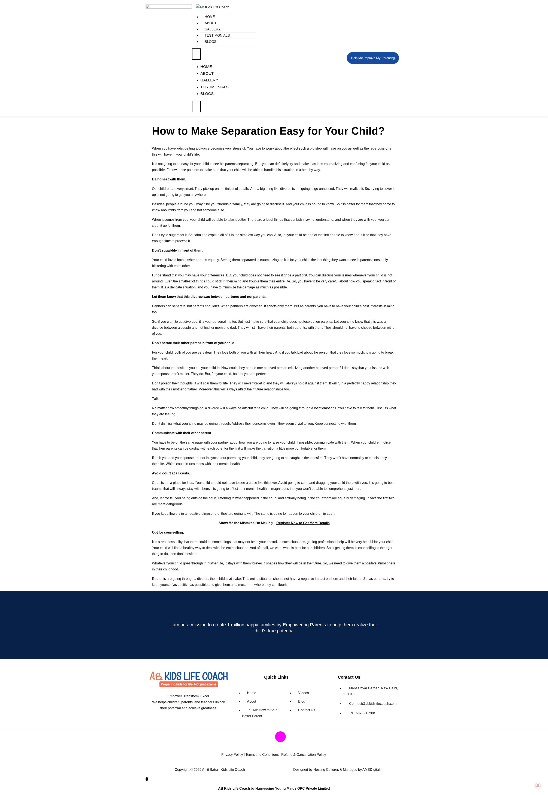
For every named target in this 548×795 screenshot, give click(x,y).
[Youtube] (255, 736)
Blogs (210, 42)
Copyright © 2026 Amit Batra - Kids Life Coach (210, 769)
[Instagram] (280, 736)
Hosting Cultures (326, 769)
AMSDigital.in (372, 769)
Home (210, 17)
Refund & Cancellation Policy (303, 754)
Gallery (213, 29)
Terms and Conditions (262, 754)
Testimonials (217, 35)
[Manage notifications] (538, 785)
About (211, 23)
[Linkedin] (293, 736)
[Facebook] (267, 736)
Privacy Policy (232, 754)
